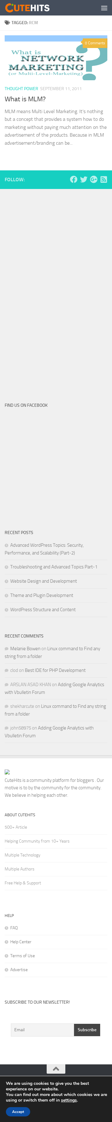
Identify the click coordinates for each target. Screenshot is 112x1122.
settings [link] (69, 1100)
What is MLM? (25, 99)
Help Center (20, 941)
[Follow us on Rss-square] (103, 179)
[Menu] (104, 7)
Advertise (19, 969)
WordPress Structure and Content (43, 609)
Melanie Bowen (25, 648)
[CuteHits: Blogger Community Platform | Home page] (35, 7)
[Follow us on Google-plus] (93, 179)
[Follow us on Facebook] (73, 179)
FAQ (14, 928)
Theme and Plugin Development (41, 595)
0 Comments (95, 43)
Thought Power (21, 88)
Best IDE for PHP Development (55, 670)
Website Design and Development (43, 581)
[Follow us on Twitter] (83, 179)
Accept (18, 1111)
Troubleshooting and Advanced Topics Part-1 (53, 567)
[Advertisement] (51, 291)
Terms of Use (22, 955)
